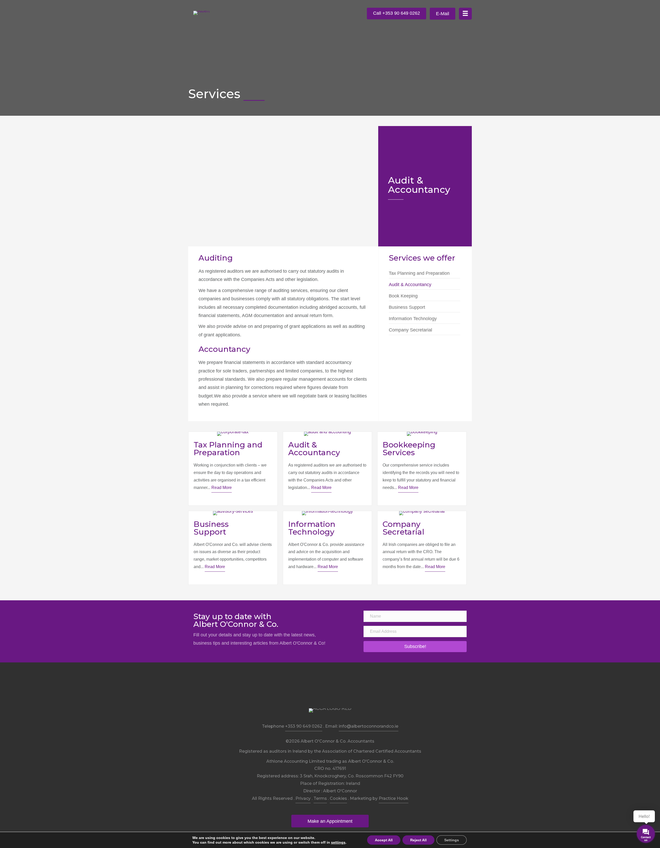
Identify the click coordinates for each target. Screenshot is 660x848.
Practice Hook (393, 798)
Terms (320, 798)
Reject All (418, 840)
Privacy (303, 798)
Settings (451, 840)
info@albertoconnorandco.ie (368, 726)
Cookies (338, 798)
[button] (396, 13)
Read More (221, 487)
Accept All (384, 840)
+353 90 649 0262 (303, 726)
